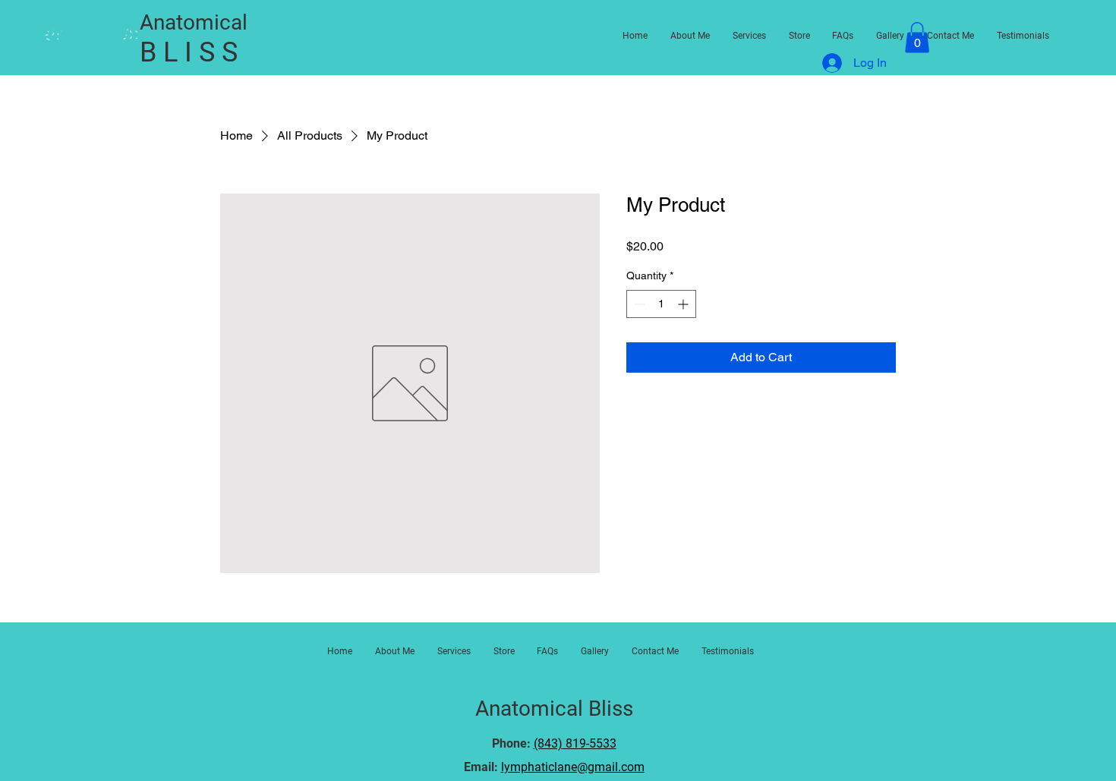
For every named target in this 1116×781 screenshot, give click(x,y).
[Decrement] (638, 304)
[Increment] (684, 304)
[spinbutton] (661, 304)
